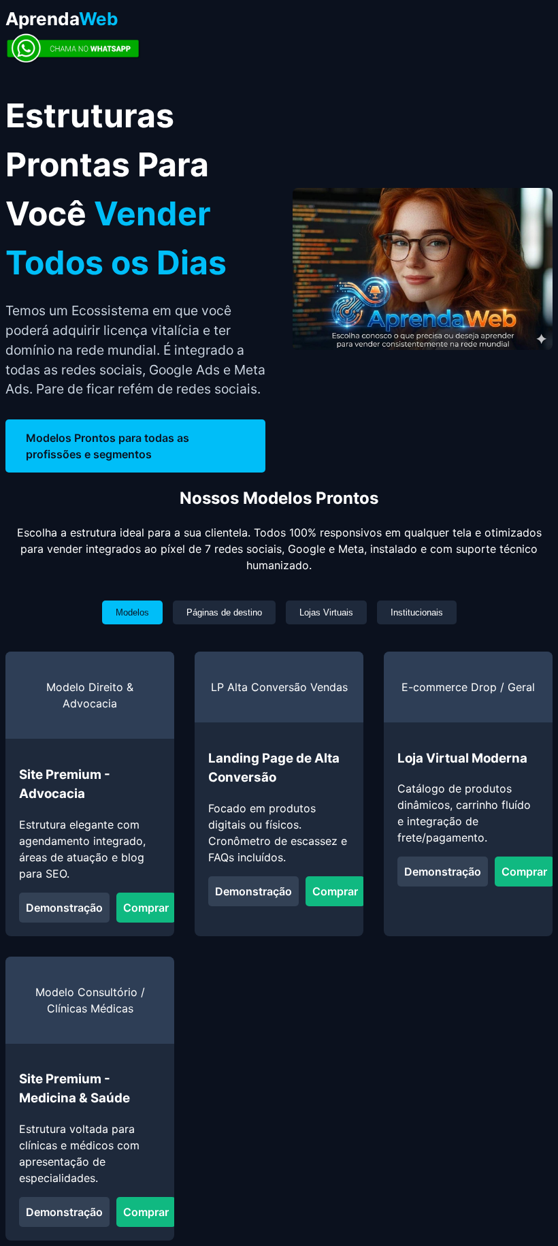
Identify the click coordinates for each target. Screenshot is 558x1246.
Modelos (132, 612)
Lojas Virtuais (326, 612)
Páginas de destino (224, 612)
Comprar (146, 907)
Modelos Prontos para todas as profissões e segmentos (107, 446)
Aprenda (61, 18)
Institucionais (417, 612)
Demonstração (64, 907)
